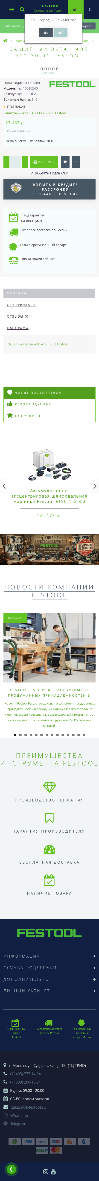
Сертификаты (21, 304)
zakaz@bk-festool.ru (28, 1107)
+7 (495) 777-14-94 (25, 1073)
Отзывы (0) (18, 316)
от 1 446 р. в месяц (55, 189)
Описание (18, 293)
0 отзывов (47, 73)
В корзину (46, 162)
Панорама (18, 328)
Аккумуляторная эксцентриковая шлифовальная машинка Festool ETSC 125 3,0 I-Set (50, 498)
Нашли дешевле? (18, 131)
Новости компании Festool (49, 590)
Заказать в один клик (51, 173)
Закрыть (86, 26)
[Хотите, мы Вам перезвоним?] (11, 1169)
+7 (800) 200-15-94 (25, 1082)
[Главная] (5, 41)
